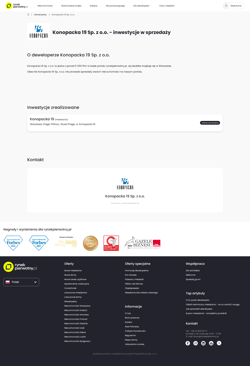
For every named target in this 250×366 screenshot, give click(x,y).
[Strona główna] (28, 14)
